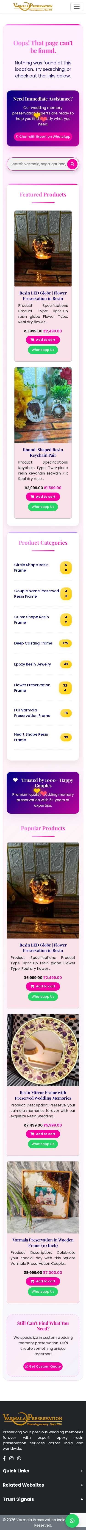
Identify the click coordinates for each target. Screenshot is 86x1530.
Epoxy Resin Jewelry (41, 664)
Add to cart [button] (45, 339)
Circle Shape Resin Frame (40, 567)
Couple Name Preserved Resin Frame (40, 593)
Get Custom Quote (44, 1366)
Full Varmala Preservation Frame (41, 713)
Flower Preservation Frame (40, 687)
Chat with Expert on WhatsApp (44, 136)
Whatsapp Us (43, 349)
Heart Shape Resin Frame (41, 737)
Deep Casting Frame (41, 643)
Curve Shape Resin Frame (40, 619)
